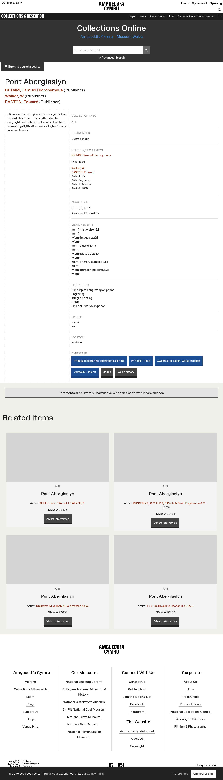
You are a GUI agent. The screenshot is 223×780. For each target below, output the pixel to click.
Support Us (30, 711)
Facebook (137, 704)
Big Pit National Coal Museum (83, 709)
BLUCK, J (187, 605)
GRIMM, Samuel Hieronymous (34, 90)
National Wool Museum (83, 724)
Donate (184, 3)
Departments (137, 16)
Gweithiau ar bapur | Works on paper (178, 360)
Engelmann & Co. (196, 503)
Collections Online (162, 16)
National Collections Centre (196, 16)
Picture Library (190, 704)
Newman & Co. (79, 605)
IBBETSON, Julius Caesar (163, 605)
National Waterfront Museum (84, 702)
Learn (30, 696)
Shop (30, 719)
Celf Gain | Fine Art (85, 371)
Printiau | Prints (140, 360)
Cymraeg (216, 3)
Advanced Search (113, 57)
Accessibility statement (137, 731)
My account (199, 3)
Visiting (30, 682)
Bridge (107, 371)
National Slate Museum (83, 717)
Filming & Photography (190, 726)
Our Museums (11, 2)
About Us (190, 682)
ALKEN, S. (78, 503)
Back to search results (23, 66)
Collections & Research (22, 16)
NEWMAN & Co (59, 605)
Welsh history (126, 371)
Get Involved (137, 689)
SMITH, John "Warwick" (55, 503)
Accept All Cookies (203, 773)
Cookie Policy (96, 773)
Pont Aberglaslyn (57, 493)
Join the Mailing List (137, 696)
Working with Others (190, 719)
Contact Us (137, 682)
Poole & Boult (175, 503)
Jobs (190, 689)
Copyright (137, 746)
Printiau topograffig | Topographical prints (99, 360)
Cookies (137, 738)
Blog (30, 704)
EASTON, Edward (21, 101)
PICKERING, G (142, 503)
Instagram (137, 711)
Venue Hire (30, 726)
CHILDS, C (159, 503)
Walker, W (14, 96)
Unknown (42, 605)
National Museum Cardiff (84, 682)
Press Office (190, 696)
